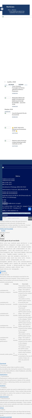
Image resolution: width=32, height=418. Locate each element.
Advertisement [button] (4, 397)
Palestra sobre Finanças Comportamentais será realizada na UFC (19, 142)
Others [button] (2, 408)
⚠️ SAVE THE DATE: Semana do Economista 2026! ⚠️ (19, 129)
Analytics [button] (2, 385)
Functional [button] (3, 363)
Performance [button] (3, 374)
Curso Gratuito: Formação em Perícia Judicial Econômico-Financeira (18, 88)
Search (4, 217)
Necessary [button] (3, 271)
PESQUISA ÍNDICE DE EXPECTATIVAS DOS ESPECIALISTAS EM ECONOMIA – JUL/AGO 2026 (18, 101)
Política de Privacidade (6, 229)
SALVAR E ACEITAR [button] (6, 417)
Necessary (4, 273)
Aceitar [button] (3, 230)
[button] (17, 176)
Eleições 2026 (9, 109)
